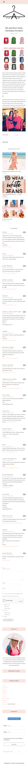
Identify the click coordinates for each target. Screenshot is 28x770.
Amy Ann (5, 150)
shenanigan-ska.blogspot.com (9, 313)
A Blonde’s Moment (7, 255)
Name (4, 591)
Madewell (4, 708)
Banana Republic (6, 707)
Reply (24, 240)
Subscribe (14, 752)
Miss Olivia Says (6, 569)
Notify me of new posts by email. (7, 623)
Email (3, 596)
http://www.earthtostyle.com (9, 349)
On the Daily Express (11, 430)
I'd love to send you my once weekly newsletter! (13, 747)
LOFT (3, 703)
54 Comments (5, 143)
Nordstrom (5, 696)
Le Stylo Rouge (5, 446)
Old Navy (4, 701)
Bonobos (4, 712)
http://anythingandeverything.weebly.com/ (12, 531)
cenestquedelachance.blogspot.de (10, 555)
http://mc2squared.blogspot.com (10, 366)
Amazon (4, 694)
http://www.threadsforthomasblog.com (11, 396)
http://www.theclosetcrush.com (10, 281)
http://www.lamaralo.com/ (8, 381)
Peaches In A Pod (6, 496)
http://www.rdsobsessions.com (9, 460)
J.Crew (4, 705)
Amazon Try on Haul (7, 227)
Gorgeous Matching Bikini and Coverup (11, 180)
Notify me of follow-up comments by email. (7, 616)
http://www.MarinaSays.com (9, 297)
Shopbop (4, 699)
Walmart (4, 697)
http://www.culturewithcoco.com (10, 476)
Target (3, 710)
